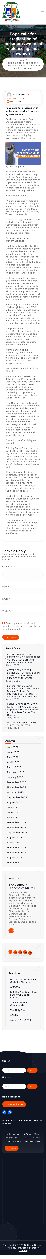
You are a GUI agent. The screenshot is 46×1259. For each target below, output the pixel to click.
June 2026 (13, 752)
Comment (8, 566)
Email (6, 598)
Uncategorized (15, 101)
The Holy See (17, 1010)
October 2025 (15, 792)
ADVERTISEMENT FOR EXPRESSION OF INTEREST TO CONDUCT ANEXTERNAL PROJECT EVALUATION (23, 674)
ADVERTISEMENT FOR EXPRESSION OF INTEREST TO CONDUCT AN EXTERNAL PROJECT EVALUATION (23, 658)
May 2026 (13, 757)
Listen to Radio (14, 1104)
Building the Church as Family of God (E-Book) (23, 995)
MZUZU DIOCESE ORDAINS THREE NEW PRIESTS (21, 724)
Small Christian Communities (19, 1004)
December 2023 (16, 847)
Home (22, 60)
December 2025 (16, 782)
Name (6, 586)
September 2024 (17, 832)
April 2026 (13, 762)
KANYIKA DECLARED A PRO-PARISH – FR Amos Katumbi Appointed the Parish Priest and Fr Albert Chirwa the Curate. (23, 709)
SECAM (14, 1015)
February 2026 (15, 772)
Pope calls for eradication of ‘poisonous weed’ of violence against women (23, 65)
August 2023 (14, 857)
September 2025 (17, 797)
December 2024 (16, 822)
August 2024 (14, 837)
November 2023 (16, 852)
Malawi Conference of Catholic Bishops (23, 980)
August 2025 (14, 802)
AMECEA (15, 987)
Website (7, 610)
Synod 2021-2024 (20, 1020)
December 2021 (16, 862)
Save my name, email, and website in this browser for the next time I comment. (22, 626)
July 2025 (13, 807)
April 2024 (13, 842)
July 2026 (13, 747)
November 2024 (16, 827)
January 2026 (15, 777)
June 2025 (13, 812)
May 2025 (13, 817)
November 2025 (16, 787)
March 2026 (14, 767)
